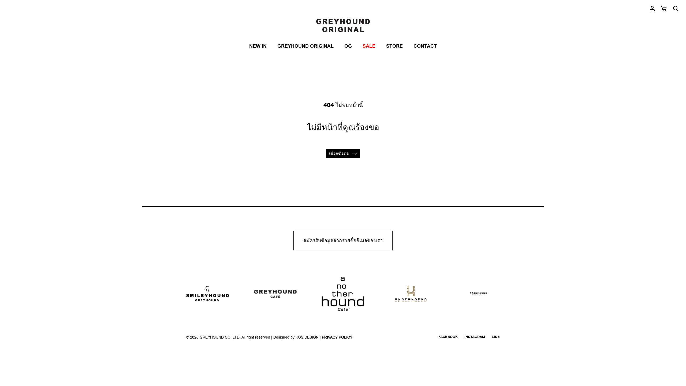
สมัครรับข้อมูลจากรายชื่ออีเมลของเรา (343, 240)
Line (496, 337)
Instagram (474, 337)
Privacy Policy (337, 337)
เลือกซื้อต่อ (339, 153)
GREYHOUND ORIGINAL (305, 46)
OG (348, 46)
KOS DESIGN (308, 337)
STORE (394, 46)
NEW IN (258, 46)
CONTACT (425, 46)
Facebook (448, 337)
